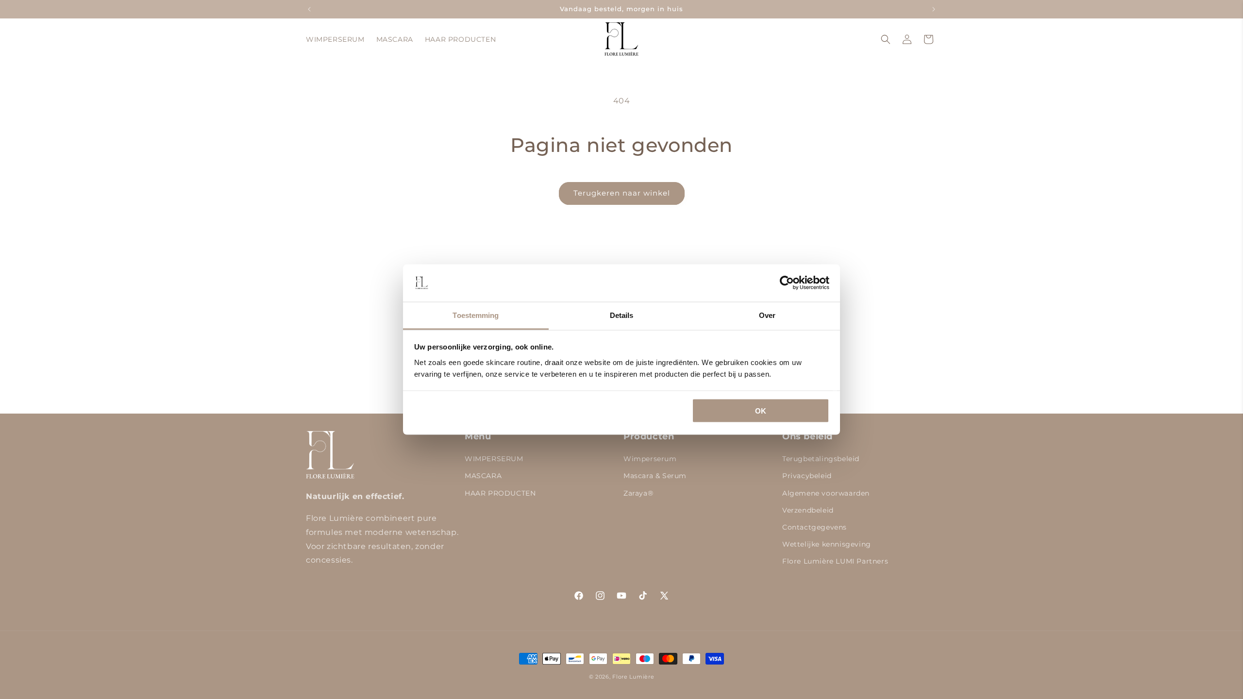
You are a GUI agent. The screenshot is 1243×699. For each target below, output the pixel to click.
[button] (885, 39)
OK (760, 411)
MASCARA (483, 475)
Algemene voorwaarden (826, 493)
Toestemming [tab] (476, 315)
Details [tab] (622, 315)
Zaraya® (638, 493)
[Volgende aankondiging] (933, 9)
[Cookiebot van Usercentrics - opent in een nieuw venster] (786, 283)
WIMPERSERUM (494, 458)
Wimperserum (650, 458)
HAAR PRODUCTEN (500, 493)
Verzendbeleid (808, 510)
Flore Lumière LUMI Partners (835, 561)
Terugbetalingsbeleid (820, 458)
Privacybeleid (807, 475)
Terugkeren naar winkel (621, 193)
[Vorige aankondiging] (309, 9)
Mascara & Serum (655, 475)
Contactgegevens (814, 527)
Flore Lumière (633, 676)
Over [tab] (767, 315)
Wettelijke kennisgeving (826, 544)
